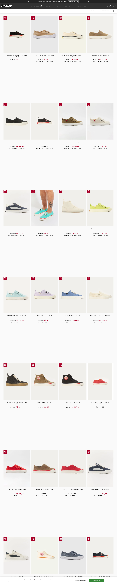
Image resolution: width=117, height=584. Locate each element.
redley (5, 11)
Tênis (11, 11)
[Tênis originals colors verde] (44, 226)
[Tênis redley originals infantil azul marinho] (100, 573)
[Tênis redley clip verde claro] (100, 226)
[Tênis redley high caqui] (44, 399)
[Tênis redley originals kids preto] (44, 139)
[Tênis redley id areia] (17, 573)
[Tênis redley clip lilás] (44, 312)
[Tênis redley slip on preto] (17, 139)
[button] (73, 1)
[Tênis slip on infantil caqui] (44, 486)
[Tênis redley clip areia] (100, 139)
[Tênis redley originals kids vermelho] (100, 399)
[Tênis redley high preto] (72, 399)
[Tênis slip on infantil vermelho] (72, 486)
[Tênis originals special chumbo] (72, 573)
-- (14, 11)
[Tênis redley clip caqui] (72, 139)
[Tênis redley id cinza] (17, 226)
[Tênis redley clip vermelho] (17, 486)
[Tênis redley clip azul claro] (17, 312)
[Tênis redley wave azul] (72, 312)
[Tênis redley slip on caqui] (100, 52)
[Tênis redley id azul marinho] (100, 486)
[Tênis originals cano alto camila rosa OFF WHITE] (44, 573)
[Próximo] (88, 1)
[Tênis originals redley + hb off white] (72, 52)
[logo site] (6, 7)
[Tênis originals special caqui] (44, 52)
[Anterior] (28, 1)
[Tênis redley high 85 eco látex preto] (17, 399)
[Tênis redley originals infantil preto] (17, 52)
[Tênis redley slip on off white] (100, 312)
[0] (115, 9)
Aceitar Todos (97, 580)
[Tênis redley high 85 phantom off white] (72, 226)
